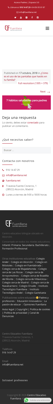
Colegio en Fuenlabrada (28, 265)
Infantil (6, 245)
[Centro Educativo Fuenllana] (13, 28)
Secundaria (28, 245)
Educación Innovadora (29, 301)
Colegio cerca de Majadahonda (19, 268)
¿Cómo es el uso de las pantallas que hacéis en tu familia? (26, 76)
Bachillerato (42, 245)
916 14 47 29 (9, 352)
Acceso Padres (20, 2)
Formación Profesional (14, 248)
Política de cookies (40, 309)
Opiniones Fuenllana (35, 304)
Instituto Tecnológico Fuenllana (25, 287)
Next (45, 91)
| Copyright (21, 309)
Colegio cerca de (34, 272)
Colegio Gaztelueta (35, 292)
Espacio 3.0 (34, 2)
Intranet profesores (15, 380)
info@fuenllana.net (28, 12)
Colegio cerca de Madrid (15, 282)
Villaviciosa (40, 279)
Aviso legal (8, 309)
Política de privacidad (16, 312)
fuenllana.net (13, 180)
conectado (33, 122)
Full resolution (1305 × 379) (33, 83)
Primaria (16, 245)
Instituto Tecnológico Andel (20, 291)
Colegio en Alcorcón (22, 262)
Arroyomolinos (10, 275)
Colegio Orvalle (27, 286)
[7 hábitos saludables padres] (26, 102)
